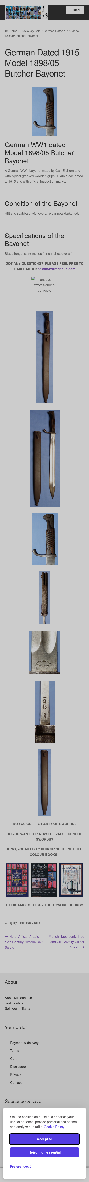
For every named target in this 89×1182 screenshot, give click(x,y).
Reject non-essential (45, 1152)
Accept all (44, 1139)
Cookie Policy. (54, 1126)
